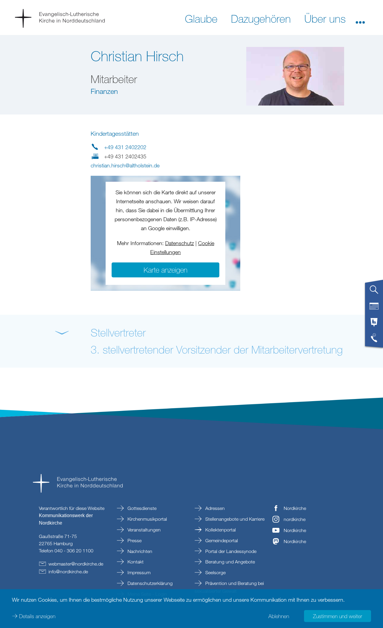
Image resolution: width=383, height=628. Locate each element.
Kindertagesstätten (115, 133)
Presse (134, 540)
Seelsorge (215, 572)
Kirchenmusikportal (146, 519)
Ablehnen (278, 616)
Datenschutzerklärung (149, 583)
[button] (360, 18)
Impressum (138, 572)
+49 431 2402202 (125, 147)
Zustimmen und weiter (337, 616)
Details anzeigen (37, 616)
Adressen (214, 508)
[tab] (374, 292)
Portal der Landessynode (230, 551)
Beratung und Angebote (229, 561)
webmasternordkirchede (75, 563)
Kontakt (135, 561)
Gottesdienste (141, 508)
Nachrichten (139, 551)
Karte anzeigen (165, 269)
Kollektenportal (220, 529)
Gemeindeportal (221, 540)
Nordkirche (295, 508)
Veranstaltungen (143, 529)
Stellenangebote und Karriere (234, 519)
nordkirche (295, 519)
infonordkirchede (68, 571)
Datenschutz (179, 243)
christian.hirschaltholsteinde (125, 165)
